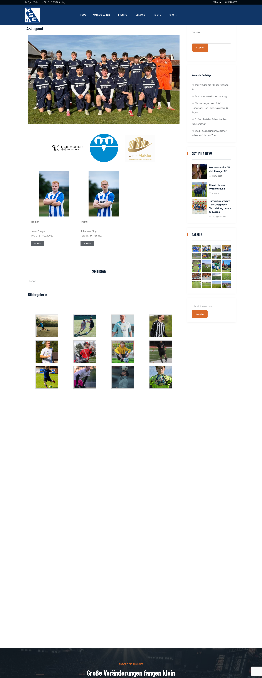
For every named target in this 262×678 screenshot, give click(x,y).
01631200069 (231, 2)
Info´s (157, 15)
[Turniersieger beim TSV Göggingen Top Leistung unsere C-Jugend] (199, 206)
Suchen (196, 32)
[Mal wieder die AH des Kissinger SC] (199, 171)
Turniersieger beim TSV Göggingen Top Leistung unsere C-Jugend (210, 108)
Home (83, 15)
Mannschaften (101, 15)
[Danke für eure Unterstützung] (199, 189)
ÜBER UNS (140, 15)
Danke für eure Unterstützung (211, 96)
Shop (172, 15)
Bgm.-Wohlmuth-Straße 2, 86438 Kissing (46, 2)
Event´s (122, 15)
